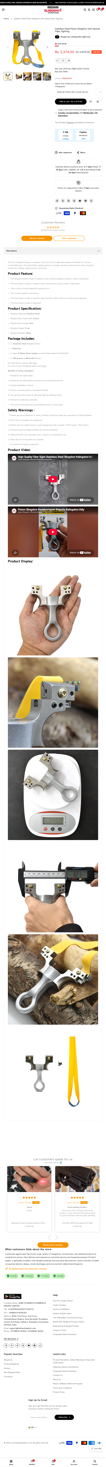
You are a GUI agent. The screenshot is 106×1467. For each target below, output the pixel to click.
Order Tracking (59, 1305)
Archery (7, 1368)
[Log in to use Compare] (98, 102)
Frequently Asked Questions (65, 1334)
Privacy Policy (59, 1392)
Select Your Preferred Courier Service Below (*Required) (73, 85)
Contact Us (58, 1375)
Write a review (37, 238)
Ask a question (65, 152)
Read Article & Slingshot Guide (66, 1326)
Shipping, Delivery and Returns (66, 1367)
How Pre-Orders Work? (63, 1301)
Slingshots (8, 1360)
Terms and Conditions (62, 1388)
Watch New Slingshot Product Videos (69, 1322)
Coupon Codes (59, 1330)
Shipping (70, 122)
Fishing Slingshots (11, 1364)
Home (6, 19)
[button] (50, 1237)
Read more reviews (53, 1245)
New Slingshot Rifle (12, 1372)
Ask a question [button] (69, 238)
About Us (57, 1379)
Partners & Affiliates (61, 1309)
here (35, 363)
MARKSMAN (67, 78)
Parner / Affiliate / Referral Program (67, 1384)
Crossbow (8, 1376)
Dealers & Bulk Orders (62, 1313)
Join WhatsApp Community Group (67, 1318)
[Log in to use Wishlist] (91, 102)
